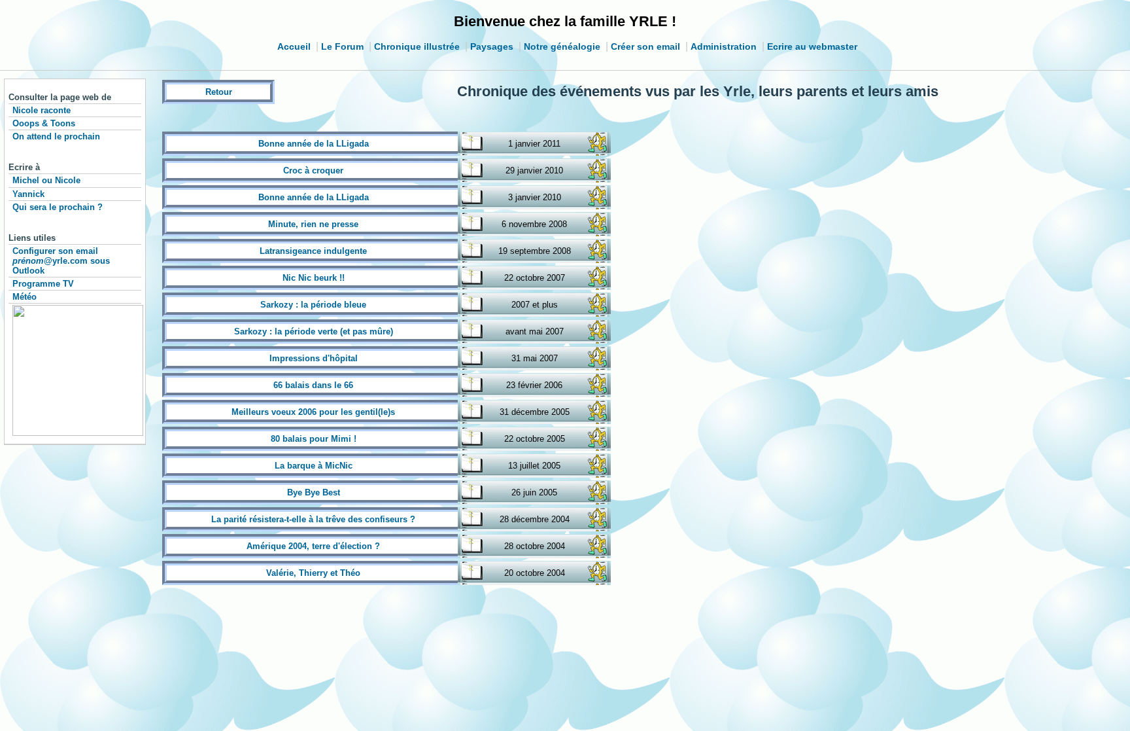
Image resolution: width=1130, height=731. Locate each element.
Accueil (294, 46)
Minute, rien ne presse (313, 224)
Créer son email (645, 46)
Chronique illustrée (417, 46)
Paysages (491, 46)
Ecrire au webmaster (812, 46)
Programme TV (43, 284)
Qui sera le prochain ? (57, 207)
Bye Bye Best (313, 492)
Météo (24, 297)
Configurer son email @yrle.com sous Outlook (61, 261)
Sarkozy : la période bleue (313, 305)
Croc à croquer (313, 170)
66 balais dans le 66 (313, 385)
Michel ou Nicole (46, 180)
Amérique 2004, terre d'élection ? (313, 546)
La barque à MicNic (313, 466)
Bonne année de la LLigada (313, 144)
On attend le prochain (56, 136)
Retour (218, 92)
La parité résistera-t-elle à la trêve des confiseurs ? (313, 519)
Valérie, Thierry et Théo (313, 573)
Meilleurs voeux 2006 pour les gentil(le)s (313, 412)
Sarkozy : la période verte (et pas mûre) (313, 331)
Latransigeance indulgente (313, 251)
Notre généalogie (562, 46)
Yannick (28, 194)
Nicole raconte (41, 110)
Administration (724, 46)
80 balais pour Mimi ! (313, 439)
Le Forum (342, 46)
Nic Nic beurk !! (313, 278)
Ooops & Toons (43, 123)
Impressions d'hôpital (313, 358)
